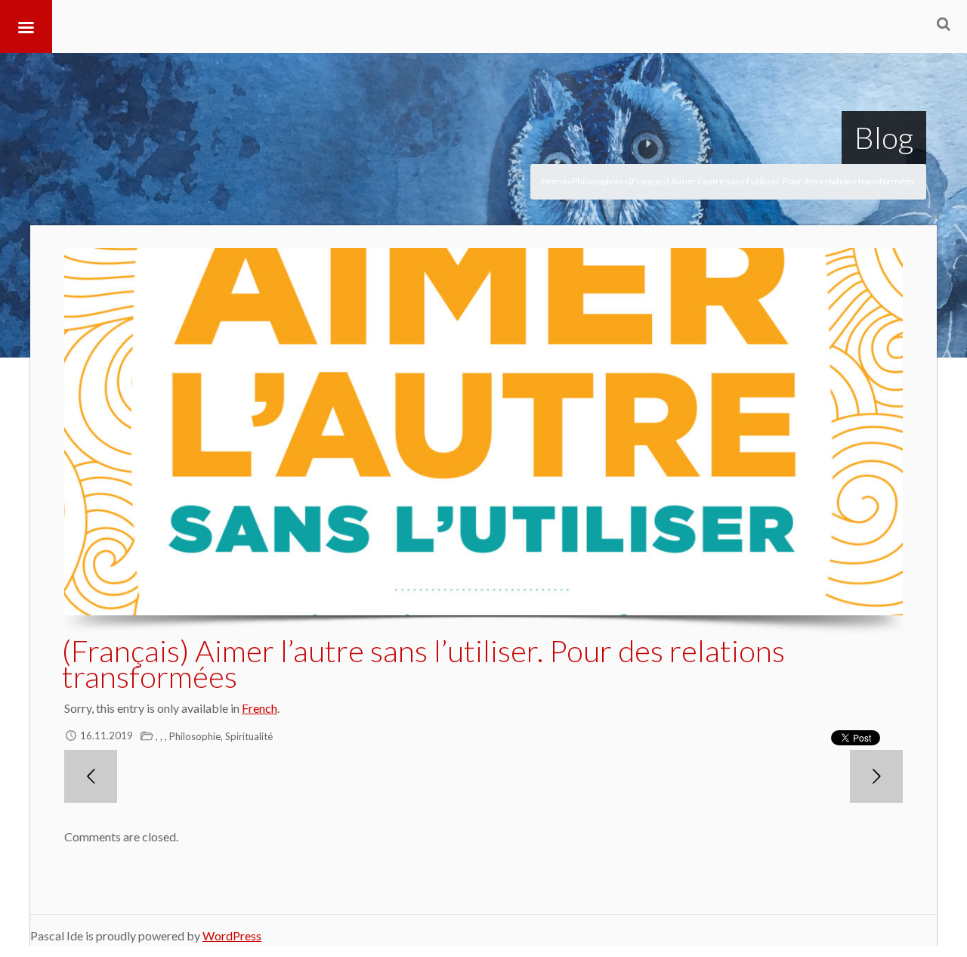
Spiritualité (249, 736)
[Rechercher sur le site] (943, 23)
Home (554, 181)
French (259, 708)
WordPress (231, 935)
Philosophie (595, 181)
